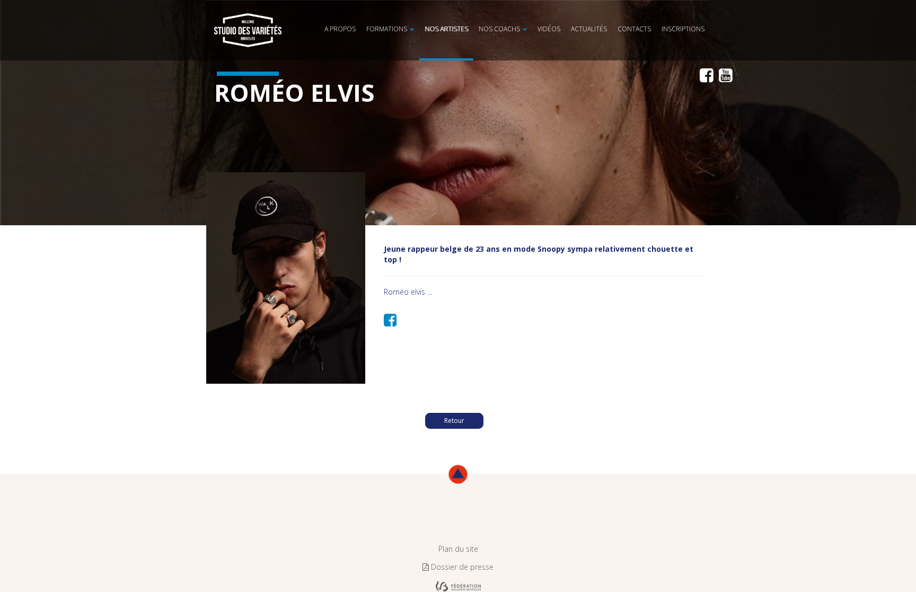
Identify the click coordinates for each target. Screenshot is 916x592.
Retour (454, 420)
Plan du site (458, 549)
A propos (433, 13)
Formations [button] (469, 13)
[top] (458, 474)
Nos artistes (514, 13)
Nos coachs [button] (554, 13)
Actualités (620, 13)
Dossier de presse (461, 567)
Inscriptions (690, 13)
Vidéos (591, 13)
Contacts (654, 13)
